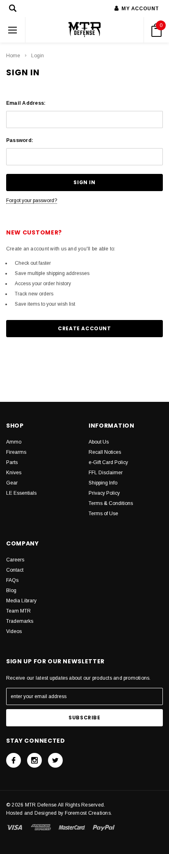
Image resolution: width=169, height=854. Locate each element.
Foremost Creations (88, 813)
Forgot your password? (31, 200)
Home (13, 56)
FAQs (12, 580)
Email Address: (26, 103)
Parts (12, 462)
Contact (14, 570)
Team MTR (18, 611)
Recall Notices (105, 452)
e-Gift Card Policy (108, 462)
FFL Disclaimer (106, 472)
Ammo (13, 442)
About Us (99, 442)
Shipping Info (103, 483)
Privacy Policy (104, 493)
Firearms (16, 452)
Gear (12, 483)
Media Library (21, 601)
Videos (14, 631)
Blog (11, 590)
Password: (19, 140)
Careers (15, 560)
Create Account (84, 328)
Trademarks (19, 621)
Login (37, 56)
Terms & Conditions (111, 503)
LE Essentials (21, 493)
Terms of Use (103, 513)
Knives (13, 472)
